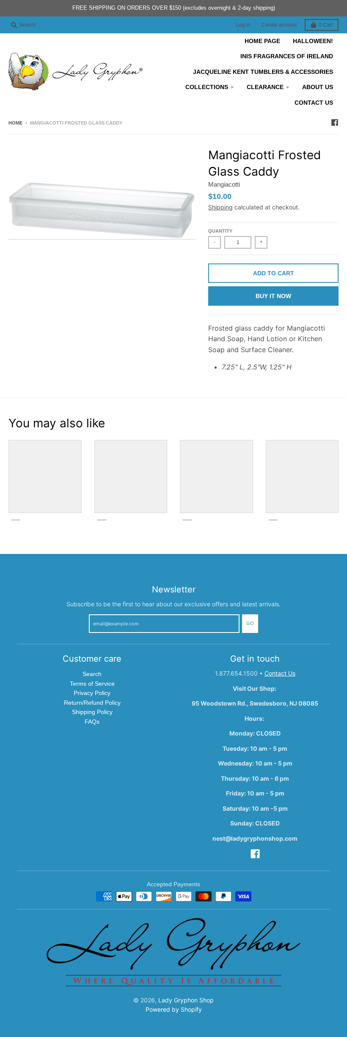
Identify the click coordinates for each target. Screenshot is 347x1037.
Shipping (220, 207)
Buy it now (273, 296)
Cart (326, 25)
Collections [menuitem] (206, 87)
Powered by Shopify (174, 1009)
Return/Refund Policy (92, 702)
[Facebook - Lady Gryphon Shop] (335, 122)
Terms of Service (92, 683)
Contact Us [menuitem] (314, 102)
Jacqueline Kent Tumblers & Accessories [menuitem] (263, 71)
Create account (279, 25)
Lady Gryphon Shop (186, 1000)
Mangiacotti (224, 184)
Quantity (220, 230)
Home (15, 122)
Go (250, 623)
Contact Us (279, 673)
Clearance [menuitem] (265, 87)
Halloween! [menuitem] (313, 41)
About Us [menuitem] (317, 87)
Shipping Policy (92, 712)
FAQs (92, 721)
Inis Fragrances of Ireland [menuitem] (286, 56)
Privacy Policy (92, 693)
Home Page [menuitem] (262, 41)
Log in (243, 25)
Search (92, 674)
